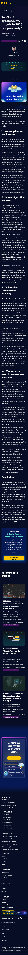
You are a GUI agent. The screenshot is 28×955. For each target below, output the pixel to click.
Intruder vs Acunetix (6, 822)
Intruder (12, 273)
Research (3, 886)
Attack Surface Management (8, 805)
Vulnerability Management (8, 802)
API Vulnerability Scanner (8, 847)
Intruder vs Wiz (5, 814)
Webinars (3, 888)
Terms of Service (5, 929)
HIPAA (3, 864)
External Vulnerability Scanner (9, 836)
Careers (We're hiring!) (7, 907)
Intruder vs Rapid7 (6, 817)
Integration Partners (6, 875)
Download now (14, 558)
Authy (6, 432)
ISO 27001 (4, 859)
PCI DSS (3, 861)
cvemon (3, 891)
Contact (3, 902)
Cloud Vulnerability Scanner (8, 841)
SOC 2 (3, 856)
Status (2, 933)
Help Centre (4, 878)
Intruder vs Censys (6, 825)
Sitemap (3, 944)
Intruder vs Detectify (6, 828)
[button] (25, 3)
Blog (2, 880)
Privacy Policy (4, 926)
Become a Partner (6, 905)
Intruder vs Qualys (6, 820)
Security (3, 936)
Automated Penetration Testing (9, 849)
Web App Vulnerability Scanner (9, 844)
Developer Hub (5, 872)
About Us (3, 899)
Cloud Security (5, 799)
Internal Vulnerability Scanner (9, 839)
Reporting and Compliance (8, 808)
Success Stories (5, 883)
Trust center (4, 940)
